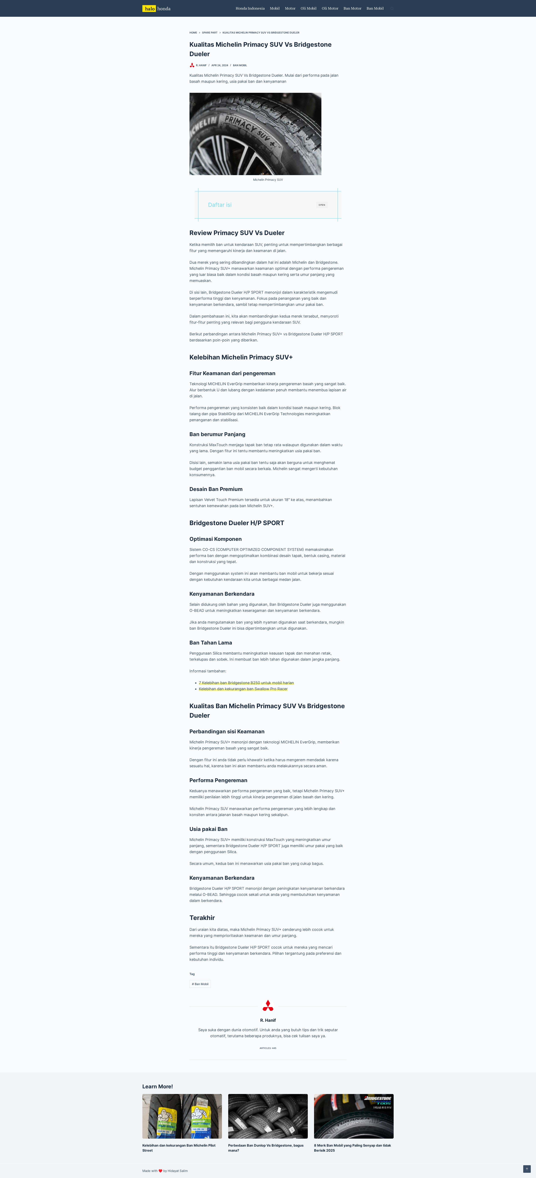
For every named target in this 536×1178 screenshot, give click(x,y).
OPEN (322, 205)
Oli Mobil (309, 8)
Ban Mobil (375, 8)
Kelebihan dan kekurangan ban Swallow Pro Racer (243, 689)
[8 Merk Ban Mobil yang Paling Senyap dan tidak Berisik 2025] (354, 1116)
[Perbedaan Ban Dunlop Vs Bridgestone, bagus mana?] (268, 1116)
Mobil (275, 8)
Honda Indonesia (250, 8)
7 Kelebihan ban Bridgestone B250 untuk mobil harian (246, 683)
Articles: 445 (268, 1048)
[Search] (392, 8)
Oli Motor (330, 8)
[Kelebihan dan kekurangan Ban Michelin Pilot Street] (182, 1116)
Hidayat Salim (178, 1171)
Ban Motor (352, 8)
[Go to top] (527, 1169)
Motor (290, 8)
